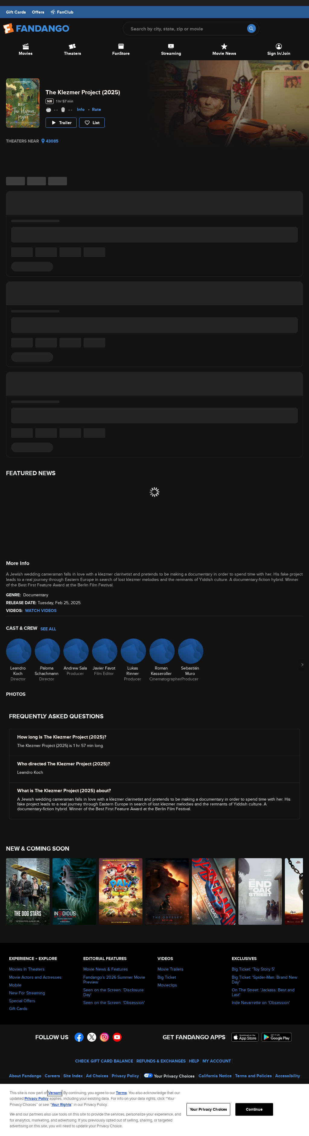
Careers (52, 1076)
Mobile (15, 985)
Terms (121, 1093)
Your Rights (61, 1104)
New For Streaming (27, 993)
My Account (216, 1061)
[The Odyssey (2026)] (167, 891)
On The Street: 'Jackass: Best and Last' (263, 992)
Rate (96, 109)
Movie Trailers (170, 969)
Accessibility (287, 1076)
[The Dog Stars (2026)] (27, 891)
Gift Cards (16, 12)
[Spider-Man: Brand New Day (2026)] (213, 891)
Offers (38, 12)
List (96, 123)
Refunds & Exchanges (161, 1061)
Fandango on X (91, 1037)
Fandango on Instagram (104, 1037)
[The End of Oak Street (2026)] (260, 891)
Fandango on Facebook (79, 1037)
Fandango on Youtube (117, 1037)
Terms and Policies (253, 1076)
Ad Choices (97, 1076)
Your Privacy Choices (174, 1076)
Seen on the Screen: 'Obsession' (114, 1002)
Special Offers (22, 1001)
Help (194, 1061)
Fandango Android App (277, 1037)
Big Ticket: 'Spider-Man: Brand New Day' (264, 979)
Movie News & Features (105, 969)
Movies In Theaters (27, 969)
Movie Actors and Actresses (35, 977)
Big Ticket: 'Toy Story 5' (253, 969)
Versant (55, 1093)
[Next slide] (302, 665)
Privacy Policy (125, 1076)
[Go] (251, 28)
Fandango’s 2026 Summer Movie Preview (114, 979)
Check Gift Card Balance (104, 1061)
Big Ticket (167, 977)
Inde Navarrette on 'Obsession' (261, 1002)
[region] (154, 1110)
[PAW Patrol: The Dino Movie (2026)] (120, 891)
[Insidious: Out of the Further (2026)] (74, 891)
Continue (254, 1109)
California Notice (215, 1076)
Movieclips (167, 985)
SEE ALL (48, 628)
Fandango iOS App (245, 1037)
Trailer (65, 123)
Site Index (73, 1076)
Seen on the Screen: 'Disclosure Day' (113, 992)
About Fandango (25, 1076)
